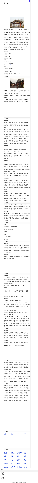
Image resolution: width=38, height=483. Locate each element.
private (5, 460)
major (24, 459)
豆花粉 (25, 463)
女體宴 (12, 452)
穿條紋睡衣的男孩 (20, 467)
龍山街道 (12, 434)
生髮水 (12, 456)
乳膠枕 (18, 460)
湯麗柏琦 (18, 455)
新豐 (11, 463)
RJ (4, 466)
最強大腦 (18, 453)
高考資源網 (25, 464)
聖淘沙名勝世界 (6, 467)
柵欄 (11, 467)
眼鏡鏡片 (18, 456)
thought (12, 460)
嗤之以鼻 (5, 452)
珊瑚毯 (5, 456)
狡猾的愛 (25, 455)
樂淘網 (12, 455)
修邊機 (25, 460)
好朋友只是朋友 (19, 452)
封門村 (12, 433)
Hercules (18, 459)
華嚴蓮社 (18, 463)
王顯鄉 (25, 433)
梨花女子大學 (6, 455)
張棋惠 (25, 452)
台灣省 (5, 434)
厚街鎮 (5, 433)
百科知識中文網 (21, 481)
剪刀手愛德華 (13, 466)
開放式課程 (12, 464)
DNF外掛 (12, 459)
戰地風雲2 (5, 453)
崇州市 (9, 64)
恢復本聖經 (6, 463)
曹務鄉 (18, 433)
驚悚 (18, 464)
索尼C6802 (25, 467)
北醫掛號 (18, 466)
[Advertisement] (17, 10)
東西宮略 (25, 453)
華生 (24, 466)
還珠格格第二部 (6, 464)
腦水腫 (25, 456)
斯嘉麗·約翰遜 (13, 453)
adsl (5, 459)
